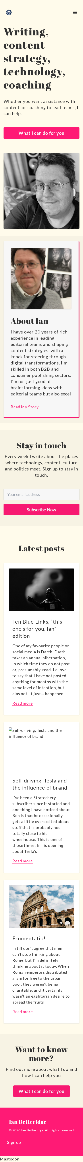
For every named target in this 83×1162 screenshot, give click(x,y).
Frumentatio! (29, 938)
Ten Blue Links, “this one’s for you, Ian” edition (37, 628)
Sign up (14, 1142)
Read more (22, 703)
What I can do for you (41, 133)
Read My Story (25, 406)
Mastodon (9, 1158)
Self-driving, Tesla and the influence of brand (39, 784)
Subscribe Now (41, 509)
